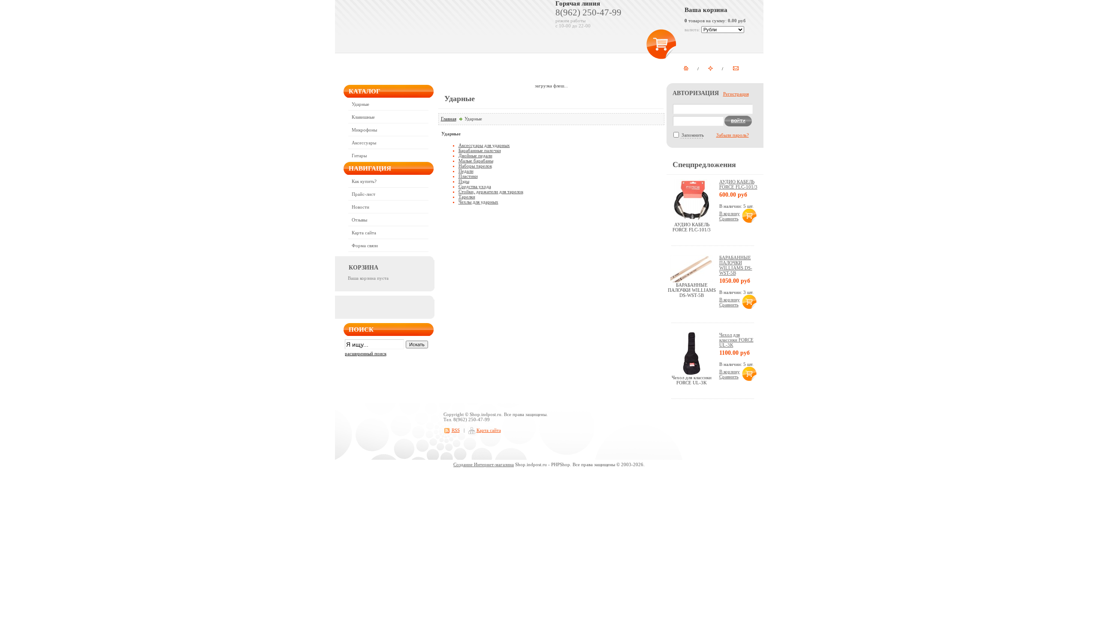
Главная (448, 118)
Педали (466, 171)
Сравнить (729, 218)
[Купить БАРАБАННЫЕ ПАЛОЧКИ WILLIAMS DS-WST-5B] (749, 307)
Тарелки (467, 196)
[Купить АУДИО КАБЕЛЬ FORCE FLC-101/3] (749, 221)
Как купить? (364, 181)
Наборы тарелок (475, 165)
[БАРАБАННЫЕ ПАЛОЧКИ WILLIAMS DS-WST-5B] (691, 280)
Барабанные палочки (480, 150)
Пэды (464, 181)
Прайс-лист (363, 194)
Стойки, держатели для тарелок (491, 191)
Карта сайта (364, 232)
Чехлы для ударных (478, 201)
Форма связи (365, 245)
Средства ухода (475, 186)
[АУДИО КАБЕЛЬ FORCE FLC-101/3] (692, 220)
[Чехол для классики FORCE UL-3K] (691, 373)
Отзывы (359, 219)
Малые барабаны (476, 160)
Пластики (468, 176)
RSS (456, 430)
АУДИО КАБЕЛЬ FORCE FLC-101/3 (738, 184)
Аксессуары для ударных (484, 145)
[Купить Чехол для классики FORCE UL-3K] (749, 379)
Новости (360, 207)
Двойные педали (475, 155)
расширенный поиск (365, 353)
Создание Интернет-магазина (483, 464)
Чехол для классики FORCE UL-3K (736, 339)
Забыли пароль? (732, 135)
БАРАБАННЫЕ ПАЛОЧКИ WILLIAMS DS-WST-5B (735, 265)
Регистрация (736, 93)
